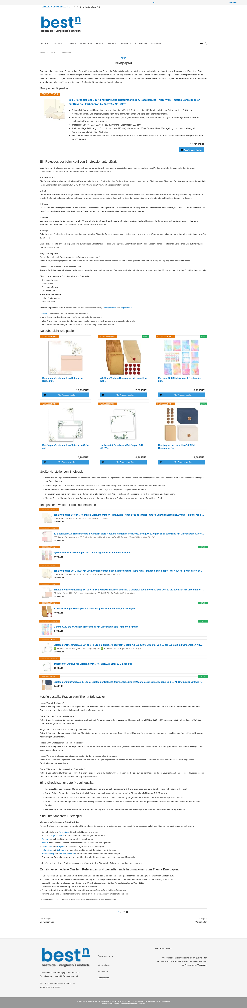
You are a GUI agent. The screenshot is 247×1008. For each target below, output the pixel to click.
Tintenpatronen (109, 307)
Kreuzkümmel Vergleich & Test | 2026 (94, 7)
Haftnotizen (47, 850)
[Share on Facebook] (124, 912)
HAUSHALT (59, 43)
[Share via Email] (127, 912)
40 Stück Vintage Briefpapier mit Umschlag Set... (123, 379)
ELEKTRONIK (141, 43)
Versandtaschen (67, 853)
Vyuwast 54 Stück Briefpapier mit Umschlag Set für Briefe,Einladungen (92, 552)
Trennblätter (47, 846)
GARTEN (72, 43)
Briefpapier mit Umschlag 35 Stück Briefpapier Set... (177, 446)
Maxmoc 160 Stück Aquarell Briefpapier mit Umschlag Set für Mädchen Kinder (96, 627)
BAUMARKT (125, 43)
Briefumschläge (49, 853)
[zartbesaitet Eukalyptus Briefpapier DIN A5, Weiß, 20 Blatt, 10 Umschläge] (123, 424)
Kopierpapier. (127, 307)
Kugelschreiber (57, 835)
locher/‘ (45, 843)
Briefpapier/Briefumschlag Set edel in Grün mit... (65, 446)
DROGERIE (45, 43)
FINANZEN (156, 43)
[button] (74, 7)
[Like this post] (121, 912)
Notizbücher (64, 832)
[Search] (205, 43)
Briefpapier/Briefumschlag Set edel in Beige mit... (62, 379)
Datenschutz (103, 978)
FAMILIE (99, 43)
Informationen (104, 965)
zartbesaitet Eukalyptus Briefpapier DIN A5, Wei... (121, 446)
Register (61, 846)
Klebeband (61, 850)
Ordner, (45, 839)
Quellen (43, 313)
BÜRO (53, 53)
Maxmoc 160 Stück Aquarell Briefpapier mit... (179, 379)
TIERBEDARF (86, 43)
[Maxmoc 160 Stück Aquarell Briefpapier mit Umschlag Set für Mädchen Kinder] (181, 357)
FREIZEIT (112, 43)
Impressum (103, 971)
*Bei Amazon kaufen (193, 150)
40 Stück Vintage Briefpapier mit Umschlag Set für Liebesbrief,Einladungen (94, 608)
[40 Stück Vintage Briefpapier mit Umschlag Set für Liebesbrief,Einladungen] (123, 357)
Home (42, 53)
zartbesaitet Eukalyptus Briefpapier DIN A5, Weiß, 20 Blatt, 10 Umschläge (93, 664)
